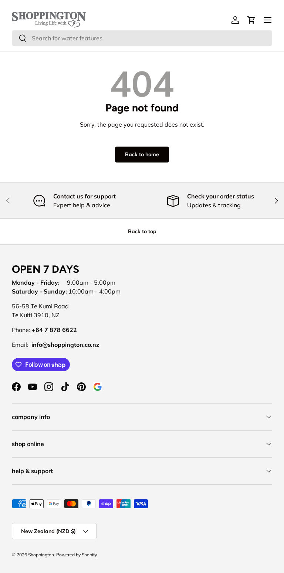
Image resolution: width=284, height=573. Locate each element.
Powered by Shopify (76, 554)
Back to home (142, 154)
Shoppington (41, 554)
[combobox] (142, 38)
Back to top (142, 231)
